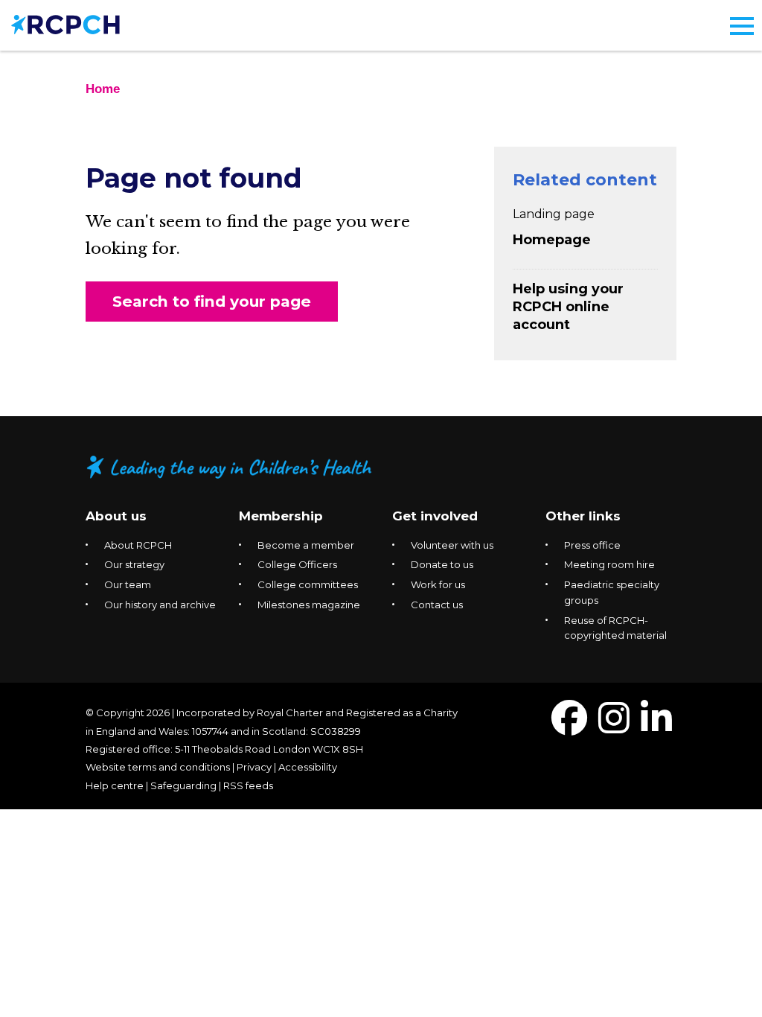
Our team (127, 584)
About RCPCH (138, 545)
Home (103, 89)
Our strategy (134, 564)
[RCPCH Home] (65, 23)
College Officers (297, 564)
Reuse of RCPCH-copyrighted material (615, 628)
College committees (307, 584)
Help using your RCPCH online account (568, 307)
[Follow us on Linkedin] (656, 727)
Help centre (115, 785)
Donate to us (442, 564)
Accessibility (307, 767)
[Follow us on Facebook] (569, 727)
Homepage (552, 240)
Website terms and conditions (158, 767)
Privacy (254, 767)
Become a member (305, 545)
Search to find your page (211, 301)
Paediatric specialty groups (611, 592)
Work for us (438, 584)
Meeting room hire (609, 564)
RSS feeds (248, 785)
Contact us (437, 604)
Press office (592, 545)
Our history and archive (160, 604)
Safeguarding (183, 785)
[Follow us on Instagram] (614, 727)
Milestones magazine (308, 604)
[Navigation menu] (742, 26)
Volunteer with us (452, 545)
